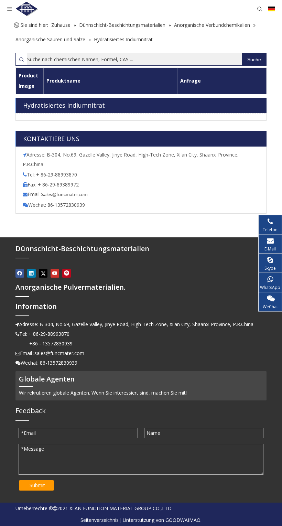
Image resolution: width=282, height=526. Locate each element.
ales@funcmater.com (66, 194)
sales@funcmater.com (59, 353)
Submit (37, 485)
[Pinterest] (66, 273)
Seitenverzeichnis (99, 520)
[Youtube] (55, 273)
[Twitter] (43, 273)
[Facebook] (19, 273)
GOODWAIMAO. (183, 520)
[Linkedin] (31, 273)
